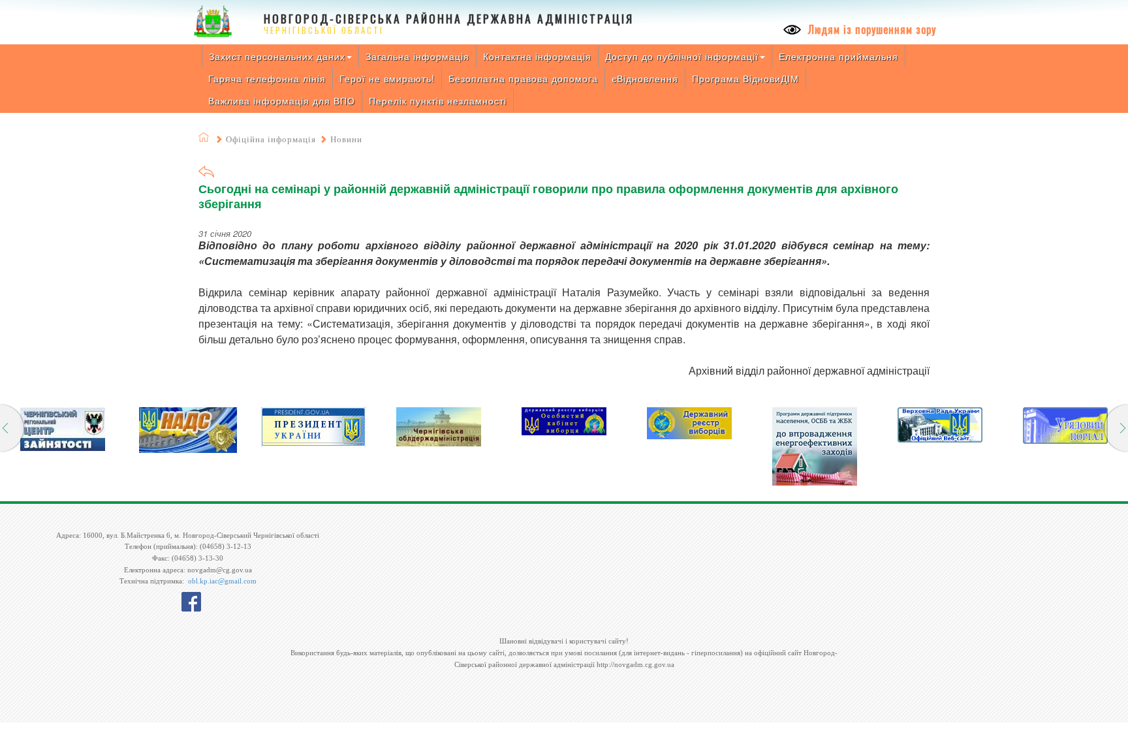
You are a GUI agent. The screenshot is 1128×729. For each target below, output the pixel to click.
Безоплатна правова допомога (523, 78)
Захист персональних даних (277, 56)
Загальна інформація (417, 56)
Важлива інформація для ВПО (281, 100)
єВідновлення (645, 78)
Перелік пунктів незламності (438, 100)
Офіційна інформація (271, 139)
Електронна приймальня (838, 56)
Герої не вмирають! (387, 78)
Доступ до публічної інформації (682, 56)
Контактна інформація (537, 56)
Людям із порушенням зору (870, 29)
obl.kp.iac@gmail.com (222, 581)
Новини (346, 139)
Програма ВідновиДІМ (745, 78)
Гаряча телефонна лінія (267, 78)
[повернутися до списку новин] (206, 175)
